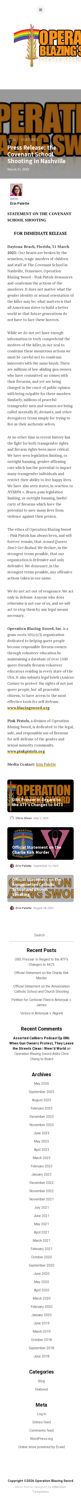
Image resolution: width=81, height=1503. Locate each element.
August (41, 1100)
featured (29, 139)
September (41, 1092)
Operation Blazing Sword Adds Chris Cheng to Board (41, 1056)
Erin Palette (19, 203)
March (42, 1158)
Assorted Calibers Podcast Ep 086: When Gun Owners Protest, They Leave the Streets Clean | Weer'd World (41, 1043)
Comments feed (41, 1430)
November (41, 1125)
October (41, 1257)
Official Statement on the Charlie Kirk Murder (36, 850)
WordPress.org (41, 1438)
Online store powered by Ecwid (41, 1447)
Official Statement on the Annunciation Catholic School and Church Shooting (36, 887)
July (41, 1207)
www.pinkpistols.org (26, 751)
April (41, 1149)
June (41, 1133)
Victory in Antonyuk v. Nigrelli (41, 1013)
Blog (11, 139)
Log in (41, 1414)
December (41, 1116)
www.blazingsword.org (28, 707)
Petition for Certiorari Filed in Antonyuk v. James (41, 1002)
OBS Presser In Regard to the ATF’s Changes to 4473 (37, 802)
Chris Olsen (24, 818)
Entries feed (41, 1422)
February (41, 1108)
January (41, 1174)
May (41, 1083)
